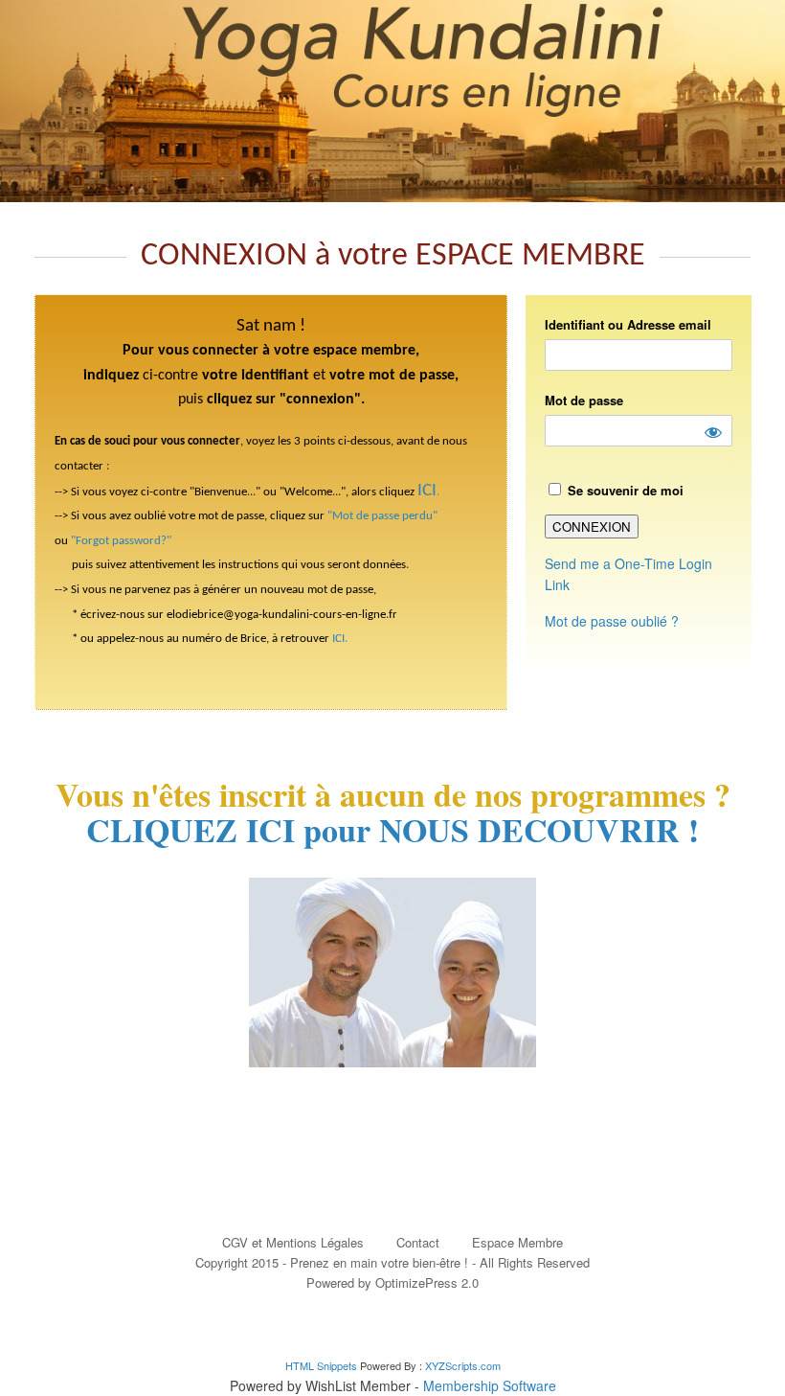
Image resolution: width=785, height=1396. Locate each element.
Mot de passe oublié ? (612, 620)
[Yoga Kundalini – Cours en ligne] (392, 101)
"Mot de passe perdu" (382, 516)
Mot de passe (584, 400)
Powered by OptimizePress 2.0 (392, 1282)
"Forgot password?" (121, 541)
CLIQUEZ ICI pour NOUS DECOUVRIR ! (392, 830)
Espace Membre (517, 1242)
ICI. (340, 638)
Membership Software (489, 1385)
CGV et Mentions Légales (293, 1242)
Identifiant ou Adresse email (628, 324)
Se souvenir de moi (624, 490)
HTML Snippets (321, 1365)
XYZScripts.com (463, 1365)
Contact (417, 1242)
